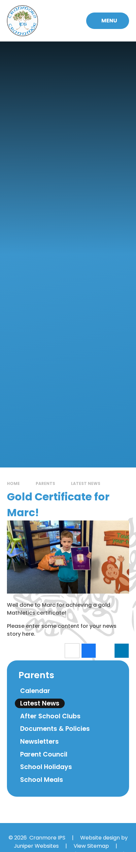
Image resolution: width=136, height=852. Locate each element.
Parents (45, 483)
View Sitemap (91, 846)
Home (13, 483)
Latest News (85, 483)
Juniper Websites (36, 846)
